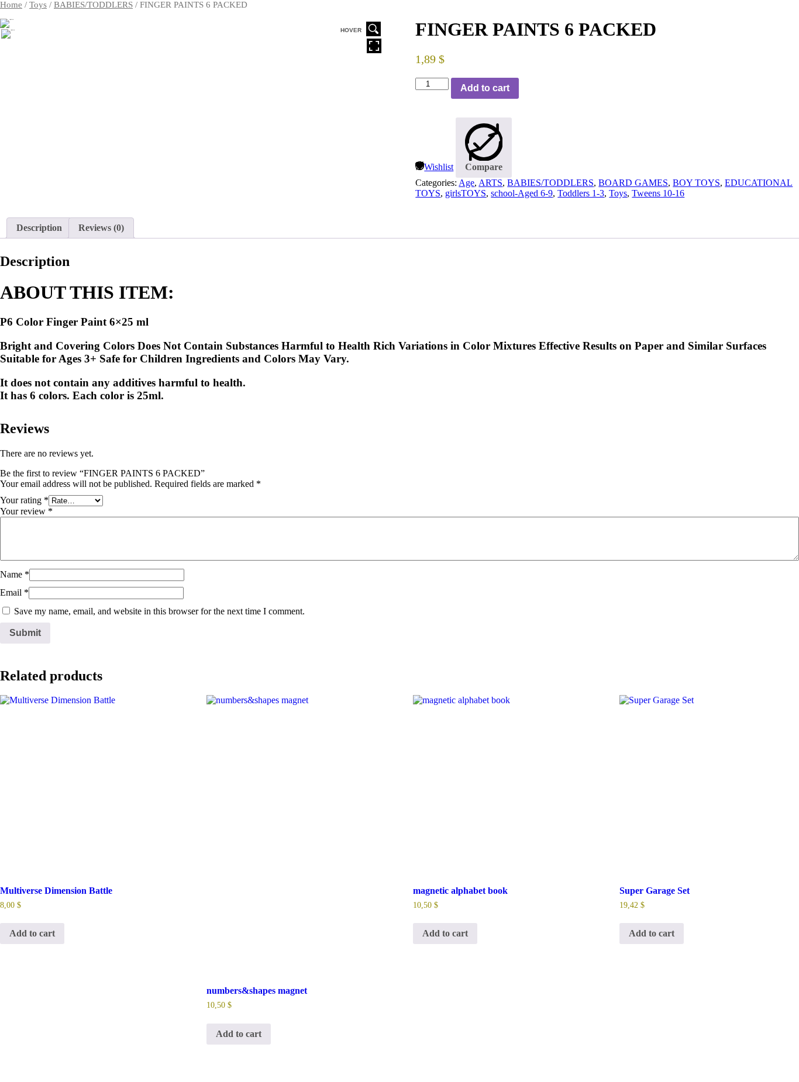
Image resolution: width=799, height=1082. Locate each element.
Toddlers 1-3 (580, 193)
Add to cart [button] (32, 933)
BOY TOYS (696, 183)
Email (14, 592)
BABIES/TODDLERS (93, 4)
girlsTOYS (465, 193)
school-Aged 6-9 (522, 193)
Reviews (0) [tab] (101, 228)
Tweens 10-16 (658, 193)
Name (14, 574)
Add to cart (484, 88)
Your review (26, 511)
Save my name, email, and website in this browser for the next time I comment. (159, 611)
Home (11, 4)
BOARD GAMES (633, 183)
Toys (38, 4)
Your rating (24, 500)
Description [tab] (39, 228)
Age (466, 183)
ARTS (490, 183)
